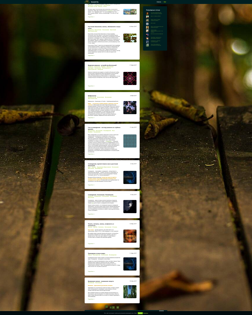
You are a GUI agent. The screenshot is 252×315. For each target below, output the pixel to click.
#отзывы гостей (92, 6)
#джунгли (91, 30)
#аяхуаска (97, 66)
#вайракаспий (92, 97)
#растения (113, 30)
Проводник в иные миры (96, 253)
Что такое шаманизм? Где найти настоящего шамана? (156, 13)
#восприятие (96, 255)
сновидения (110, 10)
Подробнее (145, 313)
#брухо (90, 255)
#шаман (90, 132)
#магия (95, 227)
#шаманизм (97, 132)
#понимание (113, 196)
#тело (105, 6)
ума (93, 202)
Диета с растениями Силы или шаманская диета (157, 27)
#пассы (100, 6)
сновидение (108, 141)
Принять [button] (140, 313)
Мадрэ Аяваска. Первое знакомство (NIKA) (155, 20)
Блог (165, 1)
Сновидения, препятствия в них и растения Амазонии (103, 164)
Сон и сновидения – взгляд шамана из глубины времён (104, 128)
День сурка (153, 23)
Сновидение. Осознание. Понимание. (101, 195)
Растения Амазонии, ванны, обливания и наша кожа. (104, 27)
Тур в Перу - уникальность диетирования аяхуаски (156, 38)
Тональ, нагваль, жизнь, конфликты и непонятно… (101, 224)
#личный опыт (98, 5)
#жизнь (94, 167)
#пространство (92, 69)
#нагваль (101, 227)
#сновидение (107, 130)
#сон (113, 130)
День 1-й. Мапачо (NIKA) (156, 16)
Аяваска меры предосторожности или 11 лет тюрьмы (157, 31)
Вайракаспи (92, 96)
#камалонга (97, 196)
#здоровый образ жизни (104, 167)
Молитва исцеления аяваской (157, 33)
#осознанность (106, 68)
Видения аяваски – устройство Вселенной (102, 65)
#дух (89, 167)
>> (117, 307)
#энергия (100, 69)
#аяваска (90, 5)
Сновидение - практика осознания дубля (155, 41)
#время (103, 66)
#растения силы (92, 31)
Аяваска (159, 1)
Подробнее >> (91, 16)
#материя (91, 68)
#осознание (107, 5)
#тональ (114, 227)
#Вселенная (110, 66)
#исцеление (97, 30)
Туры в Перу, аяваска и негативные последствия (156, 45)
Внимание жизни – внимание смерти (101, 281)
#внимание (91, 282)
